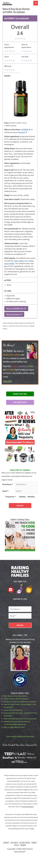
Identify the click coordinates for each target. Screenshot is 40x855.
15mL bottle (19, 261)
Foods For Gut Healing (13, 710)
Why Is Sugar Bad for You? (14, 727)
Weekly (22, 496)
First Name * (7, 484)
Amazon (21, 132)
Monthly (31, 496)
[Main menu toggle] (35, 3)
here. (32, 829)
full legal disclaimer (28, 807)
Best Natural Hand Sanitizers (15, 696)
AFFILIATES (14, 842)
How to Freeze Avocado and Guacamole (20, 718)
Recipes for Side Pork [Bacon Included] (19, 701)
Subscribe (20, 505)
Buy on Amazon (13, 314)
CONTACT (6, 842)
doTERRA (24, 129)
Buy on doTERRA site (15, 308)
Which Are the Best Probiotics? (16, 699)
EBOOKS (23, 845)
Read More (7, 380)
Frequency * (10, 496)
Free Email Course (20, 402)
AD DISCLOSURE (24, 842)
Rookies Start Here (20, 394)
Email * (5, 491)
